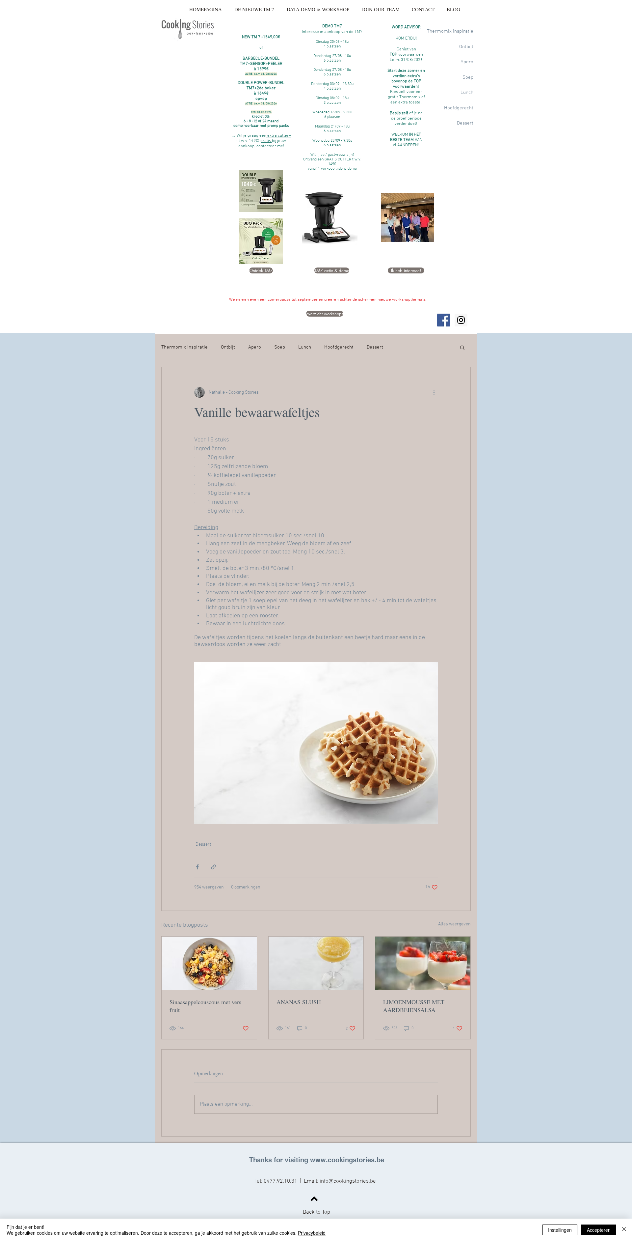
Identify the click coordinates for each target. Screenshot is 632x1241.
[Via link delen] (213, 867)
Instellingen (560, 1230)
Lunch (304, 347)
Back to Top (316, 1212)
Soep (279, 347)
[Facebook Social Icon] (443, 320)
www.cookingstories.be (347, 1160)
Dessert (375, 347)
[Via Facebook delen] (197, 867)
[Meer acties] (434, 392)
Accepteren (599, 1230)
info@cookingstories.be (348, 1181)
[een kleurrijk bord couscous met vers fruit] (209, 963)
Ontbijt (228, 347)
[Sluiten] (624, 1230)
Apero (254, 347)
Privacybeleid (312, 1232)
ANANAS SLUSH (298, 1002)
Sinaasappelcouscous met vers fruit (205, 1006)
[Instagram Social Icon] (461, 320)
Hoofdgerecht (339, 347)
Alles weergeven (454, 924)
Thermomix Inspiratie (184, 347)
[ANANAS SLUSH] (316, 963)
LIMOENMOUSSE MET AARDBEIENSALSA (413, 1006)
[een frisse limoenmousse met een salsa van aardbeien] (422, 963)
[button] (462, 347)
